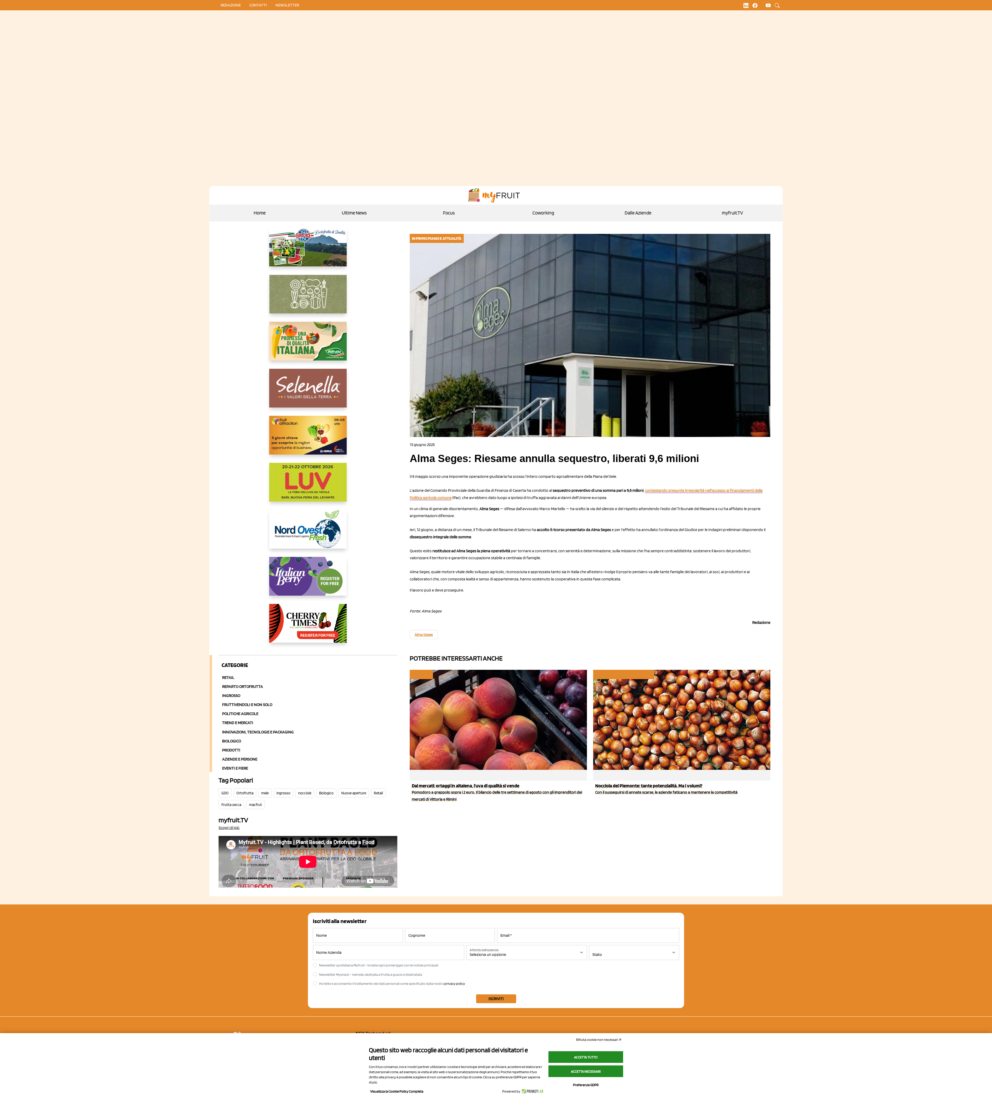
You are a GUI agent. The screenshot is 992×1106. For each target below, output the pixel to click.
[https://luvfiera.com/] (308, 486)
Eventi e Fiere (235, 768)
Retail (228, 677)
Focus (449, 213)
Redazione (231, 5)
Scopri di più (229, 827)
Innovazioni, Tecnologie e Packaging (258, 731)
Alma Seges (424, 634)
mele (265, 793)
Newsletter (287, 5)
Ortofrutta (244, 793)
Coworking (543, 213)
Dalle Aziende (638, 213)
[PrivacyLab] (531, 1091)
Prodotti (231, 750)
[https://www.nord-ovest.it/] (308, 533)
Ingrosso (231, 695)
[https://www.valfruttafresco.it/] (308, 345)
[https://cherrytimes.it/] (308, 627)
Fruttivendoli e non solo (247, 704)
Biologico (231, 741)
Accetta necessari (586, 1071)
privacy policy (454, 983)
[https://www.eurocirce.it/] (308, 251)
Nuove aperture (353, 793)
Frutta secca (231, 804)
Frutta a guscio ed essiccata (623, 674)
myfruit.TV (732, 213)
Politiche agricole (240, 713)
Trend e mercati (237, 722)
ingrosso (283, 793)
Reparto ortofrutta (242, 686)
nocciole (304, 793)
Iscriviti (496, 998)
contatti (258, 5)
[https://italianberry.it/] (308, 580)
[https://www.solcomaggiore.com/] (308, 298)
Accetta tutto (586, 1057)
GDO (225, 793)
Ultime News (354, 213)
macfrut (255, 804)
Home (260, 213)
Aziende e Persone (239, 759)
